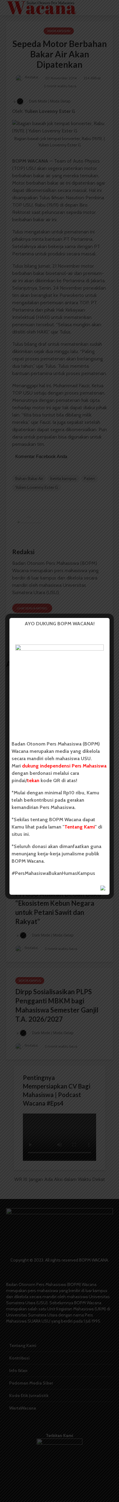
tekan (33, 780)
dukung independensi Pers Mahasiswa (64, 766)
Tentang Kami (79, 827)
